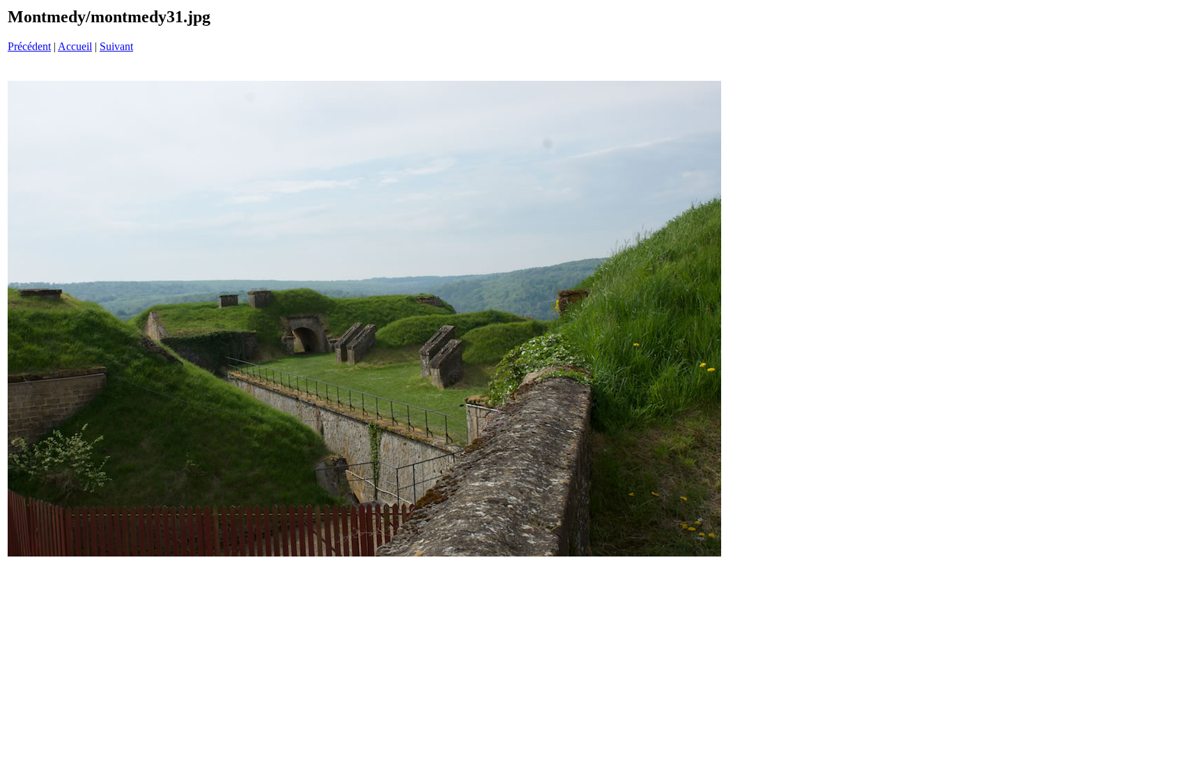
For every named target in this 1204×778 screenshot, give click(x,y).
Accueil (75, 46)
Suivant (116, 46)
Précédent (29, 46)
